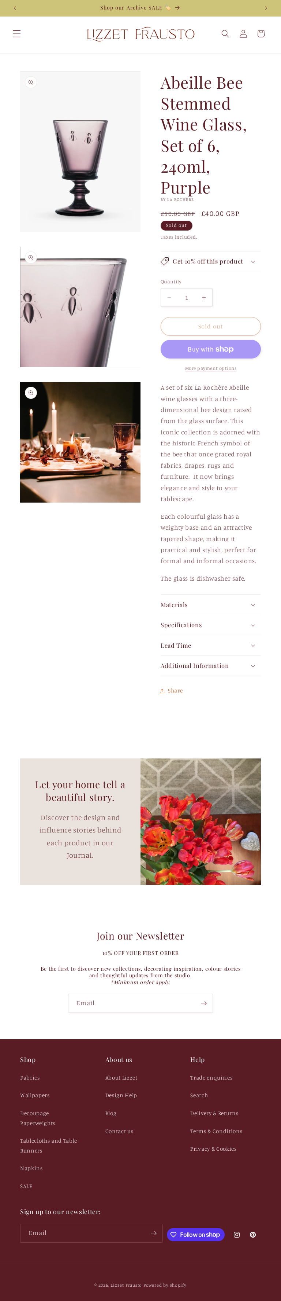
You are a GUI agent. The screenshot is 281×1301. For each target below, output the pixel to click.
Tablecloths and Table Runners (48, 1145)
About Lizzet (121, 1077)
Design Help (121, 1095)
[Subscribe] (204, 1003)
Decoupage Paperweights (37, 1118)
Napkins (31, 1168)
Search (199, 1095)
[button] (17, 34)
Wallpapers (35, 1095)
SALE (26, 1186)
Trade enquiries (211, 1077)
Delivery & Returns (214, 1113)
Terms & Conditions (216, 1131)
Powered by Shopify (165, 1285)
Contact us (119, 1131)
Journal (79, 855)
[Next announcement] (266, 8)
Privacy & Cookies (213, 1148)
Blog (111, 1113)
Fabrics (30, 1077)
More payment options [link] (211, 368)
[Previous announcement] (15, 8)
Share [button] (175, 690)
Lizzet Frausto (126, 1285)
